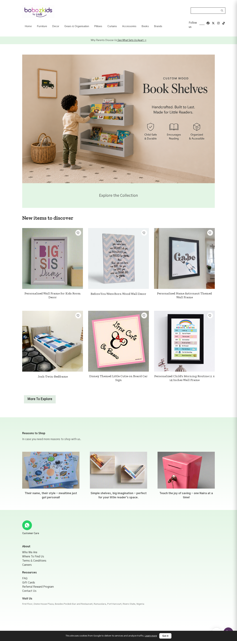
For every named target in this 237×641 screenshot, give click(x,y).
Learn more (151, 636)
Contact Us (29, 591)
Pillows (98, 26)
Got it (165, 636)
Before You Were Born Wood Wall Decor (118, 294)
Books (145, 26)
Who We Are (29, 552)
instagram (218, 23)
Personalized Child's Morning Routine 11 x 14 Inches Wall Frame (184, 378)
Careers (27, 564)
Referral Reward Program (38, 586)
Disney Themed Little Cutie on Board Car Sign (118, 378)
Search (222, 11)
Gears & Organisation (76, 26)
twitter (213, 23)
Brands (158, 26)
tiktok (223, 23)
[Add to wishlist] (78, 233)
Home (28, 26)
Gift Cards (28, 582)
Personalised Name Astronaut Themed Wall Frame (184, 295)
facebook (208, 23)
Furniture (42, 26)
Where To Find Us (33, 556)
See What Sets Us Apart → (131, 40)
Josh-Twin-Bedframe (53, 376)
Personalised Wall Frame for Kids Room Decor (52, 295)
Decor (55, 26)
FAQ (24, 578)
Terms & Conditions (34, 560)
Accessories (129, 26)
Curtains (112, 26)
